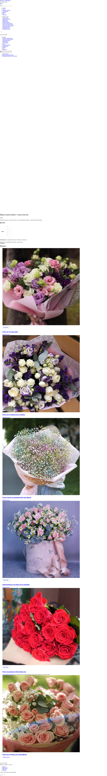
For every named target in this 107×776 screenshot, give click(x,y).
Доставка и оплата (6, 10)
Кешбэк (4, 12)
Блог (3, 13)
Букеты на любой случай (7, 24)
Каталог (4, 8)
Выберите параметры (10, 674)
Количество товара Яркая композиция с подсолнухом (11, 242)
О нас (3, 9)
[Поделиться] (2, 774)
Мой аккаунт (5, 767)
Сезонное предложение (7, 23)
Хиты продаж (5, 17)
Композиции (5, 21)
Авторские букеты (6, 19)
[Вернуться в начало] (3, 2)
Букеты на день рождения (7, 25)
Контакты (4, 14)
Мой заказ (4, 769)
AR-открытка (5, 11)
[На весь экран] (1, 774)
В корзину (2, 243)
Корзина (4, 770)
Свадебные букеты (6, 26)
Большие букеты (5, 27)
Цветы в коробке (6, 22)
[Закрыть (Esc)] (4, 774)
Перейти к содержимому (5, 0)
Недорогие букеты (6, 29)
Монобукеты (5, 20)
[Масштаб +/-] (0, 774)
